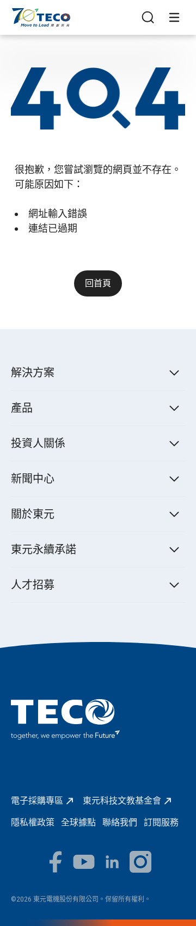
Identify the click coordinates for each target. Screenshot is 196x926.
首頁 (19, 13)
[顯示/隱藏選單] (174, 17)
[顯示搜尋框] (148, 17)
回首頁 (98, 283)
